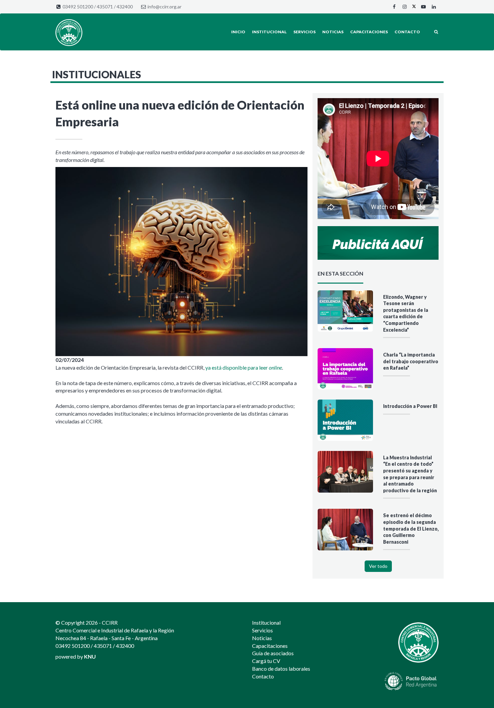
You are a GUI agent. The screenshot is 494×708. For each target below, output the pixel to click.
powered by (75, 656)
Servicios (304, 31)
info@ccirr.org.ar (164, 6)
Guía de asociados (273, 653)
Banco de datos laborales (281, 668)
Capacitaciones (369, 31)
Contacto (407, 31)
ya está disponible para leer (243, 367)
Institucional (269, 31)
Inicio (238, 31)
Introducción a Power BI (410, 406)
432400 (125, 6)
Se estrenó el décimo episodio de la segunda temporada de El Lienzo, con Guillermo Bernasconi (411, 528)
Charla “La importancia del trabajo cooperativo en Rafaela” (410, 361)
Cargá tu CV (266, 661)
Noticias (332, 31)
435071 (105, 6)
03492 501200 (78, 6)
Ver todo (378, 566)
